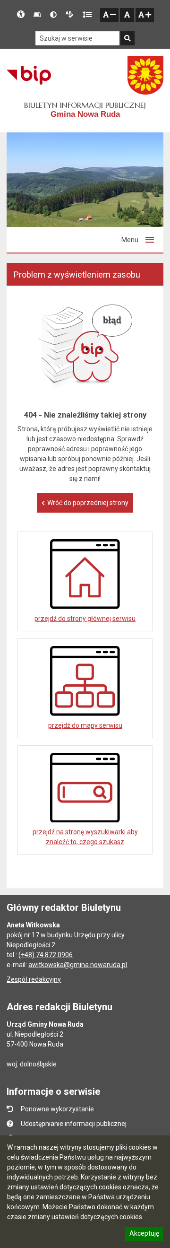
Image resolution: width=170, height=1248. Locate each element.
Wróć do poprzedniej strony (87, 502)
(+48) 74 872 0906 (45, 955)
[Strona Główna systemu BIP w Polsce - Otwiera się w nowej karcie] (29, 75)
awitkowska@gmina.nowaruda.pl (77, 965)
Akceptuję (144, 1235)
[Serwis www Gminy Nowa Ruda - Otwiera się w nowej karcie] (145, 75)
